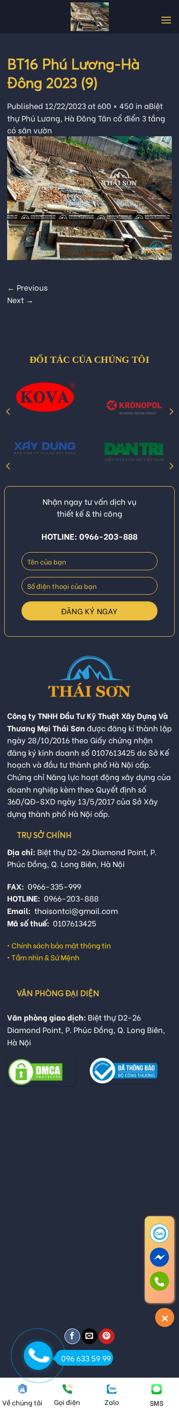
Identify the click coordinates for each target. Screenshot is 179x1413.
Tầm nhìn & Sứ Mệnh (45, 957)
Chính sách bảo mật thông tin (61, 945)
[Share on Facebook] (72, 1336)
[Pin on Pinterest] (107, 1336)
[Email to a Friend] (89, 1336)
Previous (27, 287)
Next (20, 299)
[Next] (171, 411)
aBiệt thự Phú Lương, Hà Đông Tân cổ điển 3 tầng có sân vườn (86, 117)
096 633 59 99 (86, 1357)
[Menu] (166, 20)
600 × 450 (115, 105)
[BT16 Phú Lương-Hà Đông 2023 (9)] (89, 196)
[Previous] (8, 411)
